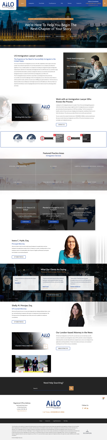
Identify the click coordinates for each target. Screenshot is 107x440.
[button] (105, 3)
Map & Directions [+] (21, 410)
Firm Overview (29, 36)
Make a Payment (60, 36)
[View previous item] (12, 145)
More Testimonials (53, 295)
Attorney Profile (19, 257)
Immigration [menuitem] (31, 3)
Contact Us (61, 124)
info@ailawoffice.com (93, 5)
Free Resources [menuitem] (52, 3)
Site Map (66, 420)
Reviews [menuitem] (70, 3)
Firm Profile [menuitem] (41, 3)
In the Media (73, 36)
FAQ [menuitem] (62, 3)
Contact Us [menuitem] (78, 3)
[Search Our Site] (71, 388)
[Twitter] (85, 408)
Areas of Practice (63, 348)
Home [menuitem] (22, 3)
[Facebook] (83, 408)
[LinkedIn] (87, 408)
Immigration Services (44, 36)
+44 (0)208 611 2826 (93, 3)
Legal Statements (57, 420)
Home (41, 420)
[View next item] (13, 145)
